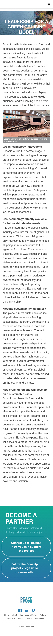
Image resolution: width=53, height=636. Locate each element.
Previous (7, 121)
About (14, 615)
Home (6, 615)
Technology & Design (28, 615)
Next (45, 121)
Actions (43, 615)
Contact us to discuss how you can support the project (26, 547)
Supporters (11, 618)
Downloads (39, 618)
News (20, 618)
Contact (29, 618)
